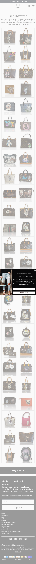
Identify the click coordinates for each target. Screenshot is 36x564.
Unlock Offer (24, 292)
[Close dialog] (35, 270)
